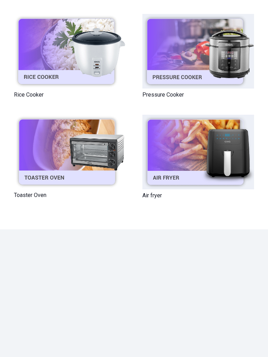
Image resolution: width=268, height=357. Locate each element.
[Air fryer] (198, 152)
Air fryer (152, 195)
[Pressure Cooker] (198, 51)
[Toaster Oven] (70, 152)
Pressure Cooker (163, 94)
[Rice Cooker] (70, 51)
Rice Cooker (29, 94)
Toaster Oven (30, 195)
